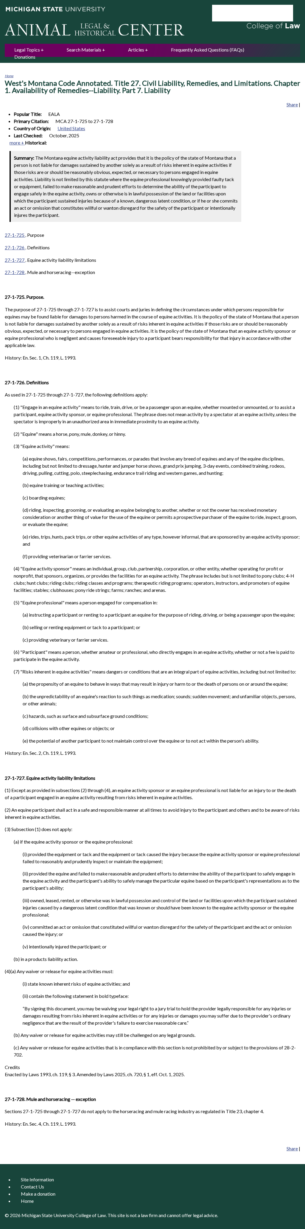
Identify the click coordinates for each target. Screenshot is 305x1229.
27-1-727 (15, 260)
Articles (136, 49)
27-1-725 (15, 235)
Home (9, 76)
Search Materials (84, 49)
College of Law (90, 1215)
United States (71, 128)
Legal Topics (27, 49)
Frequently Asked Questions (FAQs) (207, 49)
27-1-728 (15, 272)
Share (292, 104)
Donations (24, 57)
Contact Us (32, 1186)
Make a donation (38, 1194)
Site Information (37, 1179)
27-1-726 (15, 247)
